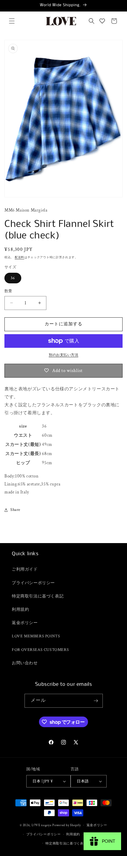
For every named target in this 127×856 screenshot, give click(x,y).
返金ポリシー (25, 623)
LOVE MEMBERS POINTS (36, 636)
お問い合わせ (25, 663)
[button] (11, 20)
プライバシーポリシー (33, 583)
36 (13, 278)
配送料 (19, 257)
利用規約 (20, 609)
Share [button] (15, 509)
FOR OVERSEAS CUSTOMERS (40, 649)
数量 (8, 291)
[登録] (95, 701)
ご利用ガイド (25, 569)
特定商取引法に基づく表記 (38, 596)
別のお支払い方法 (63, 355)
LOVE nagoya (42, 825)
